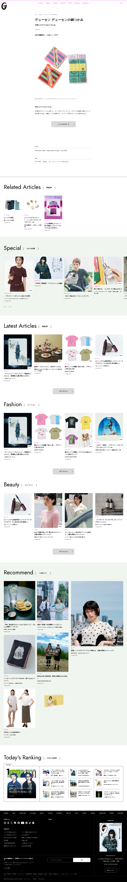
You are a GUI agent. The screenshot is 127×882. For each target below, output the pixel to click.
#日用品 (45, 161)
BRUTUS (9, 874)
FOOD (76, 813)
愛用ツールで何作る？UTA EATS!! (29, 837)
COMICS (84, 813)
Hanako (35, 874)
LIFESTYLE (68, 813)
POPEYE (14, 874)
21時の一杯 (24, 840)
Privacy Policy (41, 879)
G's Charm (40, 14)
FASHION (6, 813)
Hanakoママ (56, 874)
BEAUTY (42, 813)
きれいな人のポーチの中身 (10, 837)
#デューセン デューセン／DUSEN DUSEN (58, 161)
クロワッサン (21, 874)
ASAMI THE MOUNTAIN (9, 843)
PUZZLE (112, 813)
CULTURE (50, 813)
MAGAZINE (120, 813)
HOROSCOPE (102, 813)
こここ (71, 874)
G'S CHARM (33, 813)
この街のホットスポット (27, 843)
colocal (50, 874)
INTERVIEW (59, 813)
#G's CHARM (38, 161)
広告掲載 (34, 879)
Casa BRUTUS (28, 874)
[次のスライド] (7, 306)
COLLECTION (22, 813)
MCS (75, 874)
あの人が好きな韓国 (26, 846)
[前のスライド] (5, 306)
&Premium (40, 874)
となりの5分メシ (26, 834)
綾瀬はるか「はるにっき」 (10, 846)
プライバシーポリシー (21, 862)
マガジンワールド (26, 879)
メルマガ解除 (7, 867)
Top (35, 14)
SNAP (13, 813)
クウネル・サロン (64, 874)
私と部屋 (6, 840)
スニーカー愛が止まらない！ (10, 832)
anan (5, 874)
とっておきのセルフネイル (10, 834)
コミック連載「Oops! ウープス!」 (29, 832)
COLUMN (93, 813)
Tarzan (45, 874)
